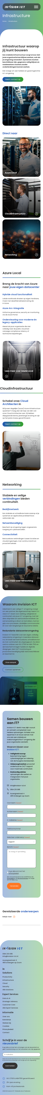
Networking (11, 254)
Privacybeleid (10, 878)
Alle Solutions (7, 990)
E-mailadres (15, 820)
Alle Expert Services (10, 1008)
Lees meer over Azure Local (19, 371)
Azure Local (11, 172)
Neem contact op (12, 79)
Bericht (13, 847)
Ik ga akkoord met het (17, 872)
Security (5, 986)
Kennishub (6, 1020)
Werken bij (6, 1023)
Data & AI (6, 998)
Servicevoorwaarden (23, 878)
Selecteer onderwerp (18, 837)
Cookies (5, 1026)
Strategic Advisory (10, 1001)
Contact (5, 1032)
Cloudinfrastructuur (15, 213)
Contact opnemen (12, 670)
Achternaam (15, 811)
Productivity (7, 977)
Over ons (6, 1016)
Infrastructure (8, 980)
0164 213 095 (7, 954)
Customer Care (8, 1005)
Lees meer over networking (19, 580)
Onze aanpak (10, 662)
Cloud (4, 983)
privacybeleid (14, 873)
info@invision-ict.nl (10, 956)
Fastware (27, 1091)
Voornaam (14, 803)
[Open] (36, 7)
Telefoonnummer (14, 829)
